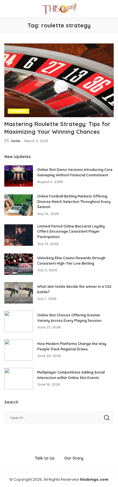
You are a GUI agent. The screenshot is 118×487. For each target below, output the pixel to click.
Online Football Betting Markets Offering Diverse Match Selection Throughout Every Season (74, 201)
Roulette (18, 111)
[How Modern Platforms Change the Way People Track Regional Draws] (18, 350)
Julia (15, 141)
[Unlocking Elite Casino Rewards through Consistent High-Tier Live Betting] (18, 264)
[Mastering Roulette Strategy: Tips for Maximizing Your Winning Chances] (59, 80)
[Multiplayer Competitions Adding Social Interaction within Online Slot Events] (18, 378)
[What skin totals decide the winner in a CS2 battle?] (18, 293)
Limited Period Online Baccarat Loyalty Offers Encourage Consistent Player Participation (71, 231)
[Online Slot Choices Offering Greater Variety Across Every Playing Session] (18, 321)
